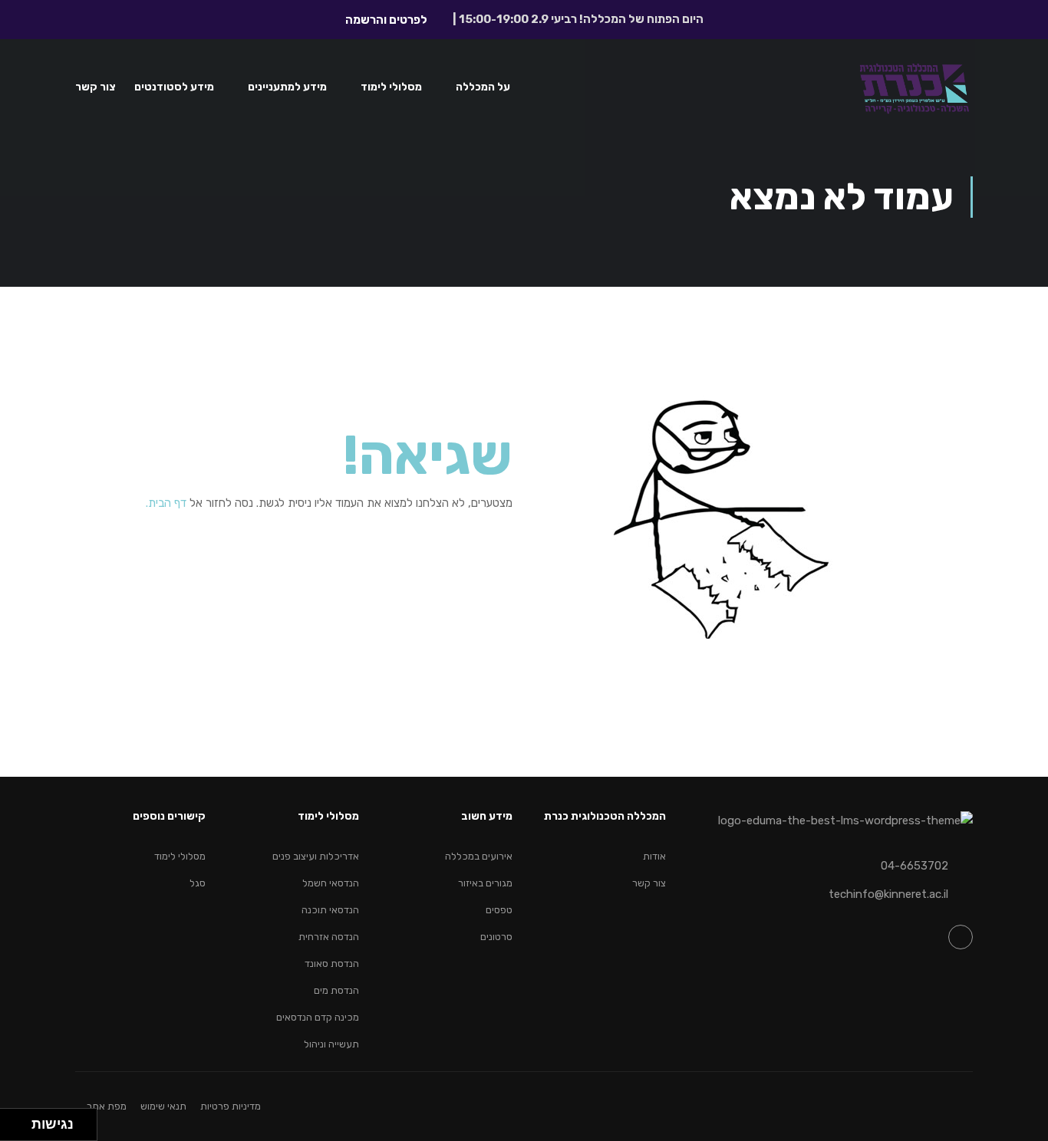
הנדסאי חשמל (330, 883)
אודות (654, 856)
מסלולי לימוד (391, 87)
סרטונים (496, 936)
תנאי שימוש (163, 1106)
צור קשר (95, 87)
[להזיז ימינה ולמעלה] (20, 1120)
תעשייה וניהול (331, 1044)
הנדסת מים (336, 990)
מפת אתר (107, 1106)
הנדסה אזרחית (328, 936)
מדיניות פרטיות (230, 1106)
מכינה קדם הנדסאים (317, 1017)
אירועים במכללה (478, 856)
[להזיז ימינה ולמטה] (20, 1129)
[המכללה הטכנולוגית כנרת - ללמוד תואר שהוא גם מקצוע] (914, 94)
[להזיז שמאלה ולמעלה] (12, 1120)
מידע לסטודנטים (174, 87)
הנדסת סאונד (332, 963)
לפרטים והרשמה (386, 20)
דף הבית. (166, 503)
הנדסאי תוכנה (330, 910)
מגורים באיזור (485, 883)
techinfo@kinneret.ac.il (888, 894)
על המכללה (483, 87)
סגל (197, 883)
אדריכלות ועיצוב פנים (315, 856)
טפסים (499, 910)
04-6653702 (914, 866)
